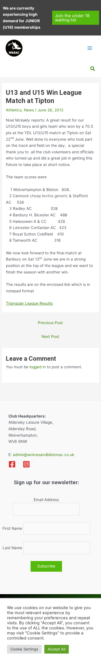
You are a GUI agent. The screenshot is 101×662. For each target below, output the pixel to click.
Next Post (50, 336)
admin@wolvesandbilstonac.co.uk (43, 454)
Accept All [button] (56, 649)
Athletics (14, 110)
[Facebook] (12, 464)
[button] (76, 18)
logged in (37, 367)
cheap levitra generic (49, 196)
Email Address (46, 499)
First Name (12, 528)
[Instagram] (26, 464)
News (29, 110)
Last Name (12, 548)
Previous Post (50, 322)
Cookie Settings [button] (24, 649)
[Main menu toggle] (90, 48)
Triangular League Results (29, 303)
